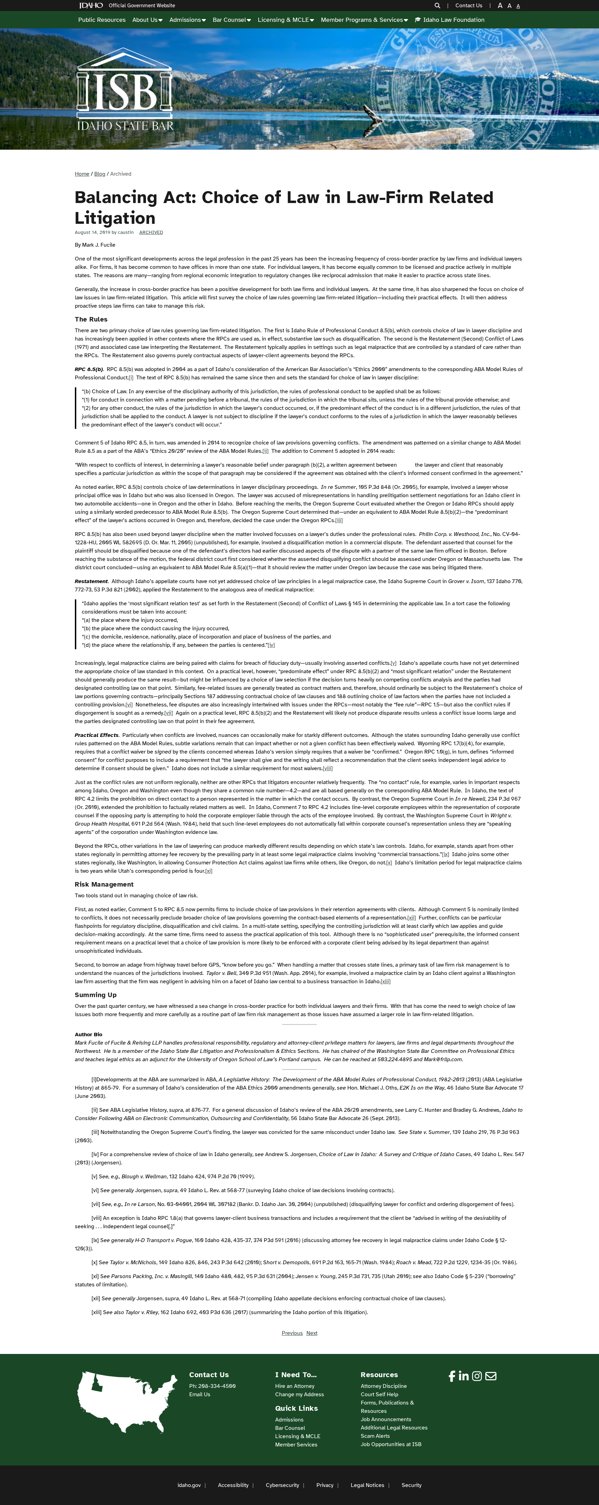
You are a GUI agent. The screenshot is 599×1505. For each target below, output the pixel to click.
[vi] (129, 704)
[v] (394, 663)
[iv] (271, 645)
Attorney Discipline (384, 1386)
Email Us (199, 1394)
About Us (144, 20)
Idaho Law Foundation (454, 20)
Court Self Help (379, 1394)
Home (82, 173)
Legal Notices (367, 1485)
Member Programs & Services (362, 20)
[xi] (208, 871)
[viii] (328, 768)
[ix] (445, 854)
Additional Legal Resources (394, 1427)
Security (412, 1485)
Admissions (185, 20)
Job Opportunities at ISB (391, 1444)
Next (312, 1333)
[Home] (92, 6)
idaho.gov (189, 1485)
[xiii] (386, 981)
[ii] (265, 451)
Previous (292, 1333)
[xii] (411, 917)
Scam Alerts (375, 1436)
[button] (442, 5)
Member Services (296, 1444)
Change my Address (299, 1394)
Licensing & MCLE (283, 20)
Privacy (324, 1485)
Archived (151, 232)
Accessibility (233, 1485)
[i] (131, 377)
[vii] (168, 713)
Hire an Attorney (294, 1386)
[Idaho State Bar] (125, 89)
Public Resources (101, 20)
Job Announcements (386, 1419)
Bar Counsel (229, 20)
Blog (99, 173)
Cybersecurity (282, 1485)
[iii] (339, 520)
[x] (389, 862)
